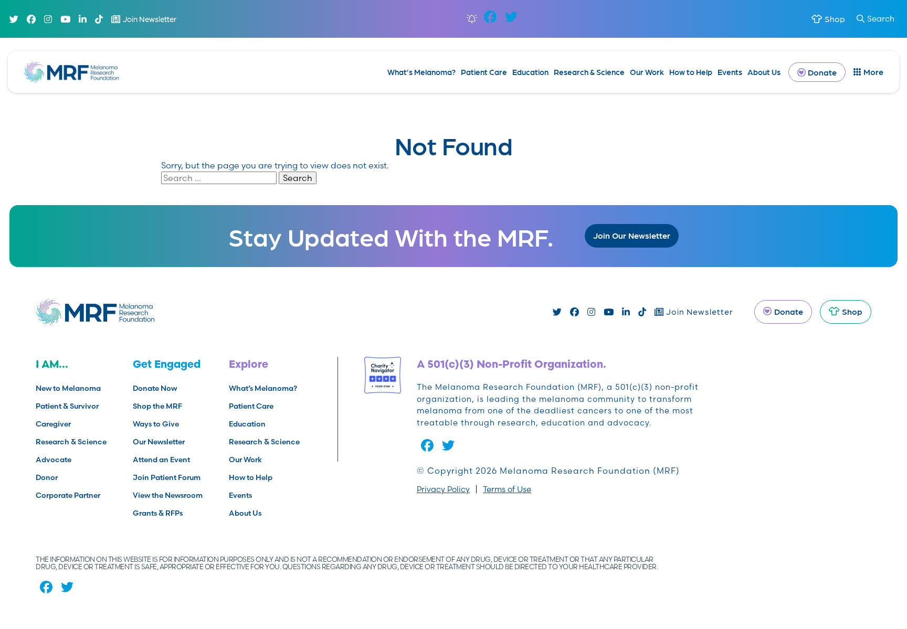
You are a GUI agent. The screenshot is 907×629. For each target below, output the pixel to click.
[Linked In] (83, 19)
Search (880, 19)
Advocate (53, 459)
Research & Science (589, 72)
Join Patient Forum (167, 477)
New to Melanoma (68, 388)
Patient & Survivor (67, 406)
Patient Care (484, 72)
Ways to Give (156, 424)
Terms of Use (507, 489)
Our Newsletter (159, 441)
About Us (764, 72)
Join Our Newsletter (631, 235)
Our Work (647, 72)
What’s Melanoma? (421, 72)
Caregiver (53, 424)
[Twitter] (13, 19)
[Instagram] (48, 19)
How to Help (690, 72)
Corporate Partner (68, 495)
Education (530, 72)
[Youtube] (65, 19)
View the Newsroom (168, 495)
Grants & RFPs (158, 513)
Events (730, 72)
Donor (47, 477)
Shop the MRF (157, 406)
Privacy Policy (443, 489)
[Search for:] (220, 178)
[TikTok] (99, 19)
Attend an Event (161, 459)
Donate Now (155, 388)
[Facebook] (31, 19)
